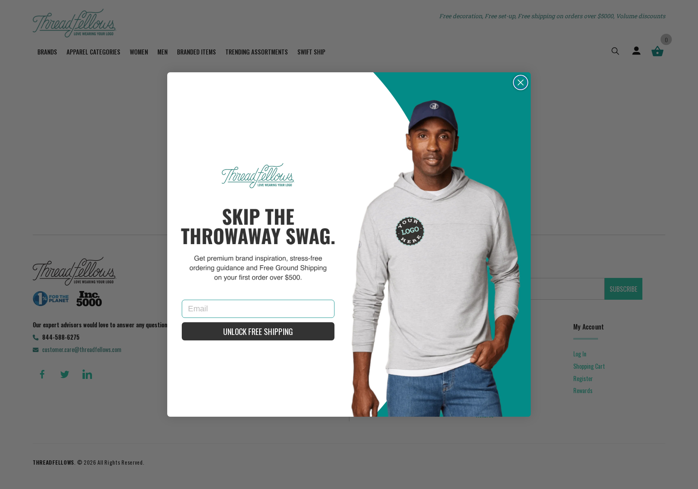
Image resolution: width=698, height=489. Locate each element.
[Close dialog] (520, 82)
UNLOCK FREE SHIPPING (258, 331)
